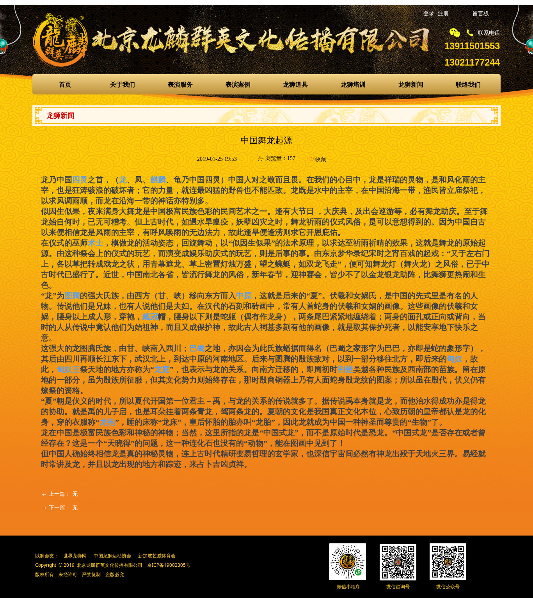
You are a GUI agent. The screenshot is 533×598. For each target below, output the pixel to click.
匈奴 (454, 358)
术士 (95, 242)
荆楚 (345, 369)
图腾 (72, 295)
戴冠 (150, 316)
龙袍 (107, 422)
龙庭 (162, 369)
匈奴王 (68, 369)
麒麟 (158, 179)
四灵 (80, 179)
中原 (244, 295)
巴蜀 (197, 348)
